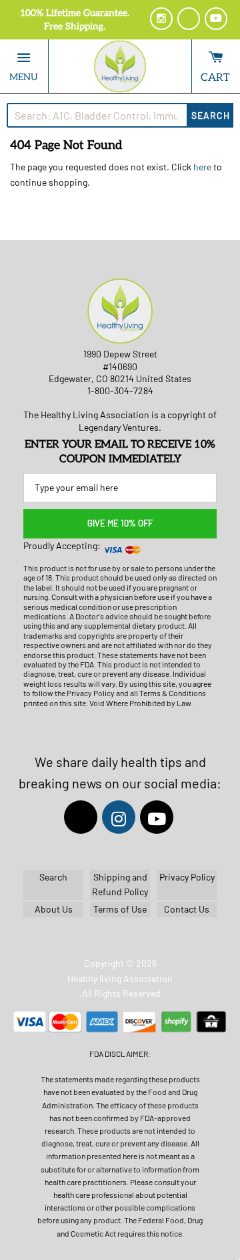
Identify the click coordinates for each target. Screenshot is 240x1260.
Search (210, 115)
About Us (54, 909)
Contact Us (186, 909)
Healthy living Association (120, 978)
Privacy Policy (187, 877)
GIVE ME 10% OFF (120, 523)
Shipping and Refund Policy (120, 884)
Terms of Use (120, 909)
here (202, 166)
